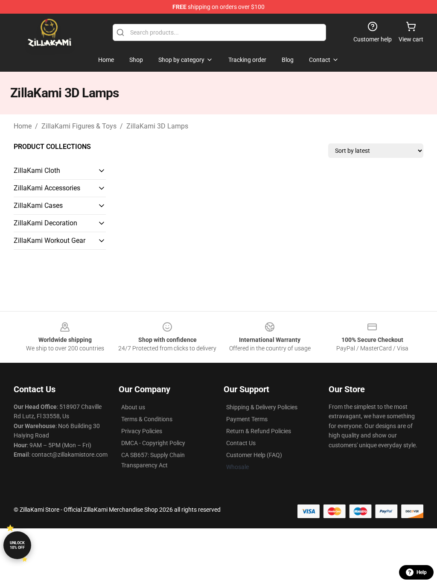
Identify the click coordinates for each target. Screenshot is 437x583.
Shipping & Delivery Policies (261, 407)
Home (23, 126)
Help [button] (422, 572)
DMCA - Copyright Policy (153, 443)
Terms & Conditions (146, 419)
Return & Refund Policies (258, 431)
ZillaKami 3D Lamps (157, 126)
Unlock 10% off (17, 545)
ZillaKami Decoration (45, 223)
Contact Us (241, 443)
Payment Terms (247, 419)
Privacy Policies (141, 431)
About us (133, 407)
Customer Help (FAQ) (254, 455)
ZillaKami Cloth (37, 170)
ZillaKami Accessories (47, 188)
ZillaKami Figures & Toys (79, 126)
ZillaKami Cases (38, 205)
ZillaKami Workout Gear (49, 240)
